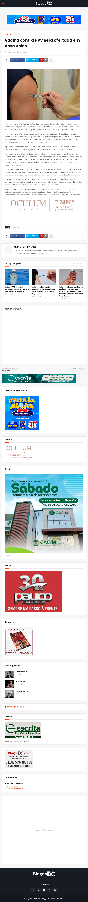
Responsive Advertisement (44, 830)
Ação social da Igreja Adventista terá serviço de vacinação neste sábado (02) (43, 290)
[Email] (46, 60)
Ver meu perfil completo (14, 789)
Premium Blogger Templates (45, 898)
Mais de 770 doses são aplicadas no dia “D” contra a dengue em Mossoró (17, 289)
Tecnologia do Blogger (16, 707)
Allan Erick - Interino (25, 247)
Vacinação (20, 34)
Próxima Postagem (77, 369)
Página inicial (10, 34)
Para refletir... (22, 672)
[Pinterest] (41, 60)
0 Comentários (21, 52)
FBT (62, 898)
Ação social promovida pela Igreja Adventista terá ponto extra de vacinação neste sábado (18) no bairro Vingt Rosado (71, 291)
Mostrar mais (78, 264)
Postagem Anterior (10, 369)
